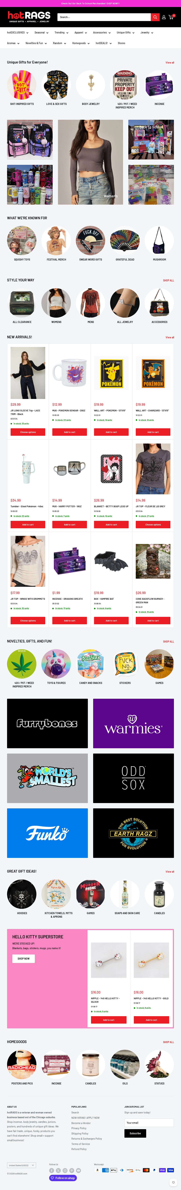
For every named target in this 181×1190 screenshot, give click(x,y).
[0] (171, 17)
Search (75, 1112)
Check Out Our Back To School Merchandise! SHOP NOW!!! (90, 3)
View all (170, 62)
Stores (121, 43)
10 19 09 (97, 511)
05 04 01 (139, 607)
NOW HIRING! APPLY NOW (85, 1117)
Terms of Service (80, 1143)
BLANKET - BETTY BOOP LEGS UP (111, 506)
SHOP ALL (169, 280)
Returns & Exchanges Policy (86, 1138)
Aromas (11, 43)
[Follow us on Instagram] (65, 1170)
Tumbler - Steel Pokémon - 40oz (27, 506)
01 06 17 (94, 1006)
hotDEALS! (102, 43)
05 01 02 (55, 603)
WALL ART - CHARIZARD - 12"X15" (152, 410)
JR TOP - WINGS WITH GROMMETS (28, 598)
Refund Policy (79, 1149)
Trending (60, 32)
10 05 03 (55, 415)
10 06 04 (97, 603)
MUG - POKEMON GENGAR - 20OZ (68, 410)
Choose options (28, 432)
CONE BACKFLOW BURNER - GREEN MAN (150, 600)
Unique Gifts (124, 32)
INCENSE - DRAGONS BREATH (67, 598)
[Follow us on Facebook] (51, 1170)
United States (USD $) (18, 1165)
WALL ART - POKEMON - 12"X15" (110, 410)
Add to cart (69, 432)
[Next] (174, 86)
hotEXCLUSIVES (16, 32)
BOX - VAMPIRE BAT (104, 598)
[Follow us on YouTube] (78, 1170)
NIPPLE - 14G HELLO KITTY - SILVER (105, 1000)
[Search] (155, 17)
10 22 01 (97, 415)
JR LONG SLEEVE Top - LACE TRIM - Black (25, 412)
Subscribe (135, 1133)
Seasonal (40, 32)
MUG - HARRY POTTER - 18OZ (66, 506)
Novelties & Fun (34, 43)
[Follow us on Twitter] (58, 1170)
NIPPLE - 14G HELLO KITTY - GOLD (151, 998)
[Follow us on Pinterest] (71, 1170)
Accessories (100, 32)
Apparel (79, 32)
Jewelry (145, 32)
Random (57, 43)
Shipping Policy (79, 1133)
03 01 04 (14, 419)
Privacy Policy (78, 1128)
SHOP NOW (24, 958)
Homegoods (79, 43)
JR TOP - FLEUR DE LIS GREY (150, 506)
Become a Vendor (81, 1123)
